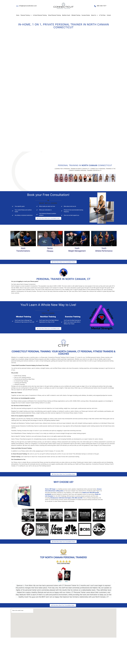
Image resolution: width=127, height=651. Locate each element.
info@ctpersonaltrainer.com (28, 6)
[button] (13, 582)
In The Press (102, 15)
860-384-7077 (101, 6)
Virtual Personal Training (54, 15)
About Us (93, 15)
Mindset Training (76, 15)
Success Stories (86, 15)
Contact (109, 15)
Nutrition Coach (66, 15)
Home (17, 15)
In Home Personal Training (40, 15)
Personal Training (25, 15)
